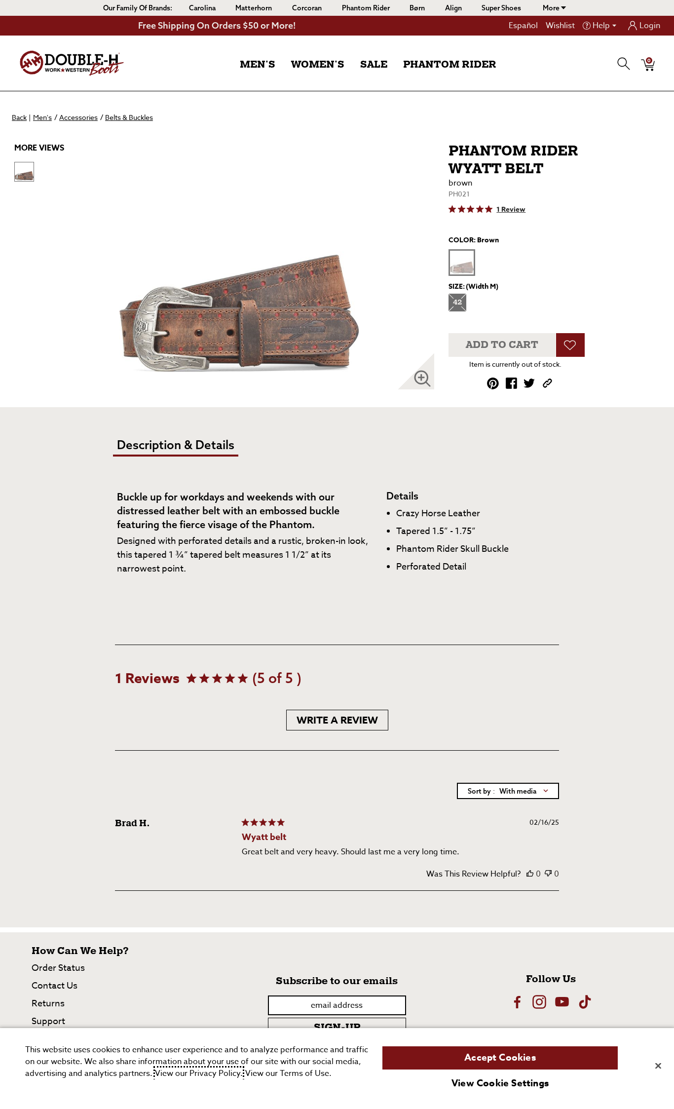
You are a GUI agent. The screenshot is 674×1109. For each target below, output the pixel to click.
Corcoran (307, 7)
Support (48, 1021)
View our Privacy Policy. (199, 1073)
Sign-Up (337, 1027)
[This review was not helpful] (548, 874)
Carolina (202, 7)
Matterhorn (253, 7)
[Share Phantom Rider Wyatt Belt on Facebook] (511, 383)
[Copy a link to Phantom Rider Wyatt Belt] (547, 383)
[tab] (195, 448)
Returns (48, 1003)
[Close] (658, 1065)
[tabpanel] (339, 537)
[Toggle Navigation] (283, 65)
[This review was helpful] (529, 874)
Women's (317, 65)
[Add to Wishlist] (570, 345)
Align (453, 7)
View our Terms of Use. (288, 1073)
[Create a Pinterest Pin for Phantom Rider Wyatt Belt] (493, 383)
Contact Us (54, 986)
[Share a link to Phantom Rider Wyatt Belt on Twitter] (529, 383)
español (523, 26)
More (552, 7)
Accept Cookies (500, 1058)
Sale (373, 65)
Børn (417, 7)
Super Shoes (501, 7)
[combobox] (508, 791)
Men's (257, 65)
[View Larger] (422, 378)
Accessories (78, 117)
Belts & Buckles (129, 117)
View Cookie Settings (500, 1083)
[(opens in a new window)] (516, 1001)
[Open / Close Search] (624, 63)
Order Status (58, 968)
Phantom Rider (366, 7)
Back (19, 117)
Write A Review (337, 720)
